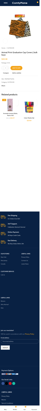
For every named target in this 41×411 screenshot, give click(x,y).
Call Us (3, 275)
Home (3, 48)
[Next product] (37, 48)
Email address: (5, 338)
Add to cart (16, 68)
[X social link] (9, 85)
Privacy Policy (25, 257)
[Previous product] (32, 48)
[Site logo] (20, 3)
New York (3, 257)
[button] (16, 104)
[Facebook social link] (6, 85)
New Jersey (4, 260)
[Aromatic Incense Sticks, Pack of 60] (10, 105)
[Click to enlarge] (5, 41)
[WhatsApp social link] (13, 85)
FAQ (2, 308)
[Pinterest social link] (11, 85)
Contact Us (24, 260)
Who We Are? (5, 304)
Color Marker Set (29, 118)
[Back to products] (34, 48)
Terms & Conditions (7, 403)
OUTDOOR (10, 48)
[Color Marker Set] (29, 107)
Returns (3, 301)
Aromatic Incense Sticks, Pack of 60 (10, 114)
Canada (3, 264)
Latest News (25, 264)
